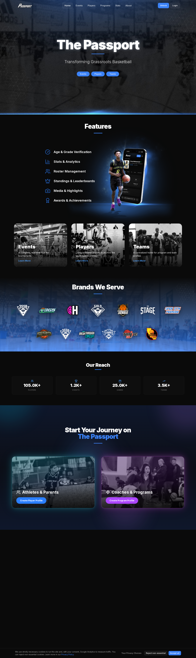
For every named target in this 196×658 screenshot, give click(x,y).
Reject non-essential (156, 653)
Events (83, 74)
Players (97, 74)
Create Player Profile (31, 500)
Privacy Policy (67, 654)
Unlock (163, 5)
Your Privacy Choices (131, 653)
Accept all (174, 653)
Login (175, 5)
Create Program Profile (122, 500)
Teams (113, 74)
